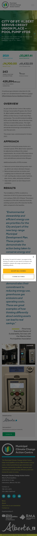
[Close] (33, 257)
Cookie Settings (18, 276)
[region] (18, 268)
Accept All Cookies (18, 271)
